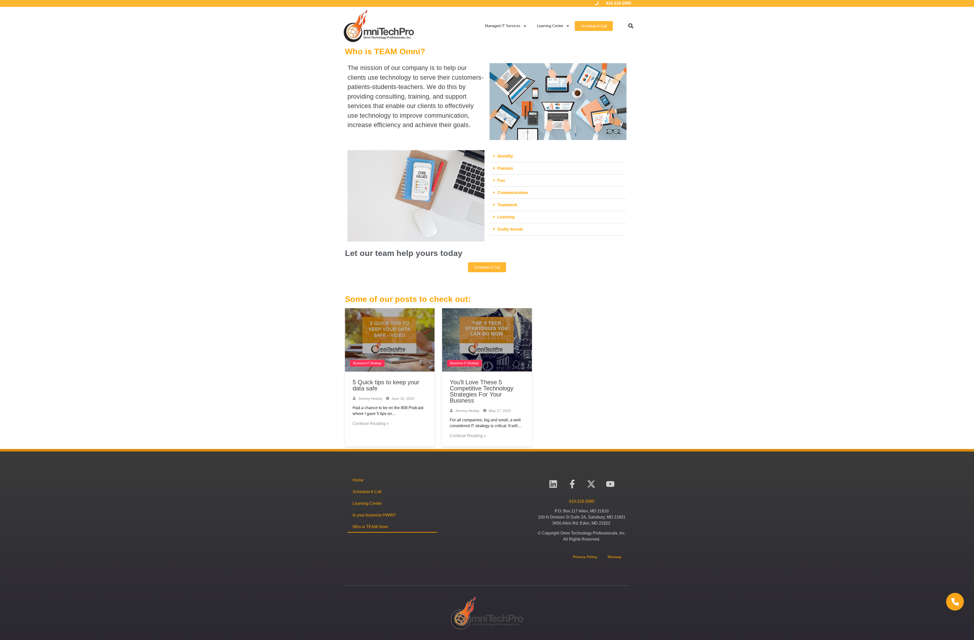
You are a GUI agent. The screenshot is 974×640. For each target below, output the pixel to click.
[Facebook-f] (572, 483)
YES (949, 580)
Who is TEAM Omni (370, 527)
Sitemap (614, 557)
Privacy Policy (585, 557)
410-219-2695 (618, 3)
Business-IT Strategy (367, 363)
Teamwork (507, 205)
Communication (512, 193)
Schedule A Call (367, 492)
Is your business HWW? (374, 515)
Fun (501, 180)
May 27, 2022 (499, 411)
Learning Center (550, 26)
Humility (505, 156)
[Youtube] (610, 483)
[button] (631, 26)
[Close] (970, 553)
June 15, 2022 (402, 398)
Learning (506, 217)
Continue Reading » (371, 423)
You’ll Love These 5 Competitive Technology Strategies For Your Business (481, 391)
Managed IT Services (502, 26)
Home (358, 480)
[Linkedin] (553, 483)
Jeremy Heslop (369, 398)
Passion (505, 168)
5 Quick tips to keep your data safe (386, 385)
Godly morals (510, 229)
